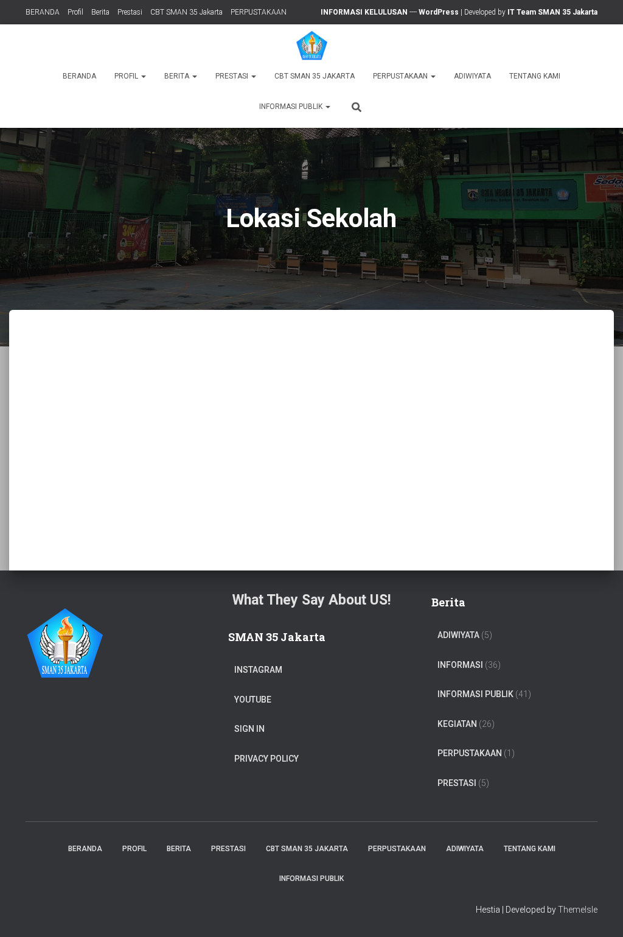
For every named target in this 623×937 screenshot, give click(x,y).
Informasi (460, 665)
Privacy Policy (266, 758)
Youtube (252, 699)
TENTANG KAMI (534, 76)
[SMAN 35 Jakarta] (312, 45)
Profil (75, 12)
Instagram (258, 670)
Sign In (249, 729)
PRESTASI (456, 783)
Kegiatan (457, 724)
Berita (100, 12)
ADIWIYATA (472, 76)
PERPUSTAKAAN (259, 12)
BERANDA (43, 12)
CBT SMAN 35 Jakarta (186, 12)
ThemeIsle (577, 909)
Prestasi (129, 12)
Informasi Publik (291, 106)
